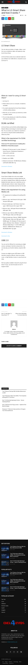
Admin (4, 15)
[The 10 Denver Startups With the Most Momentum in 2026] (5, 548)
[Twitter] (6, 18)
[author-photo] (14, 327)
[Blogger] (7, 652)
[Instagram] (17, 652)
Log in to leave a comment (14, 345)
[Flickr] (14, 652)
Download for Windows (6, 166)
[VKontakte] (21, 652)
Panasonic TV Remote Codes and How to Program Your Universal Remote (13, 410)
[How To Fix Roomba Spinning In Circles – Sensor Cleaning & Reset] (5, 563)
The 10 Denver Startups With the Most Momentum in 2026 (14, 392)
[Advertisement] (14, 77)
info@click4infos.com (12, 642)
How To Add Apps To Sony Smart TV (6, 314)
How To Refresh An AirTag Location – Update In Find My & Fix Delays (14, 405)
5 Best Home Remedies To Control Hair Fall (21, 314)
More (6, 5)
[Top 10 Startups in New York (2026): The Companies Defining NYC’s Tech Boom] (5, 555)
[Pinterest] (9, 18)
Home (2, 5)
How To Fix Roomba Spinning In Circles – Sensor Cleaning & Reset (13, 401)
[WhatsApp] (12, 18)
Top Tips (10, 5)
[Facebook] (2, 18)
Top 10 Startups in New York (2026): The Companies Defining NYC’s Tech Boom (14, 396)
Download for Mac (5, 236)
